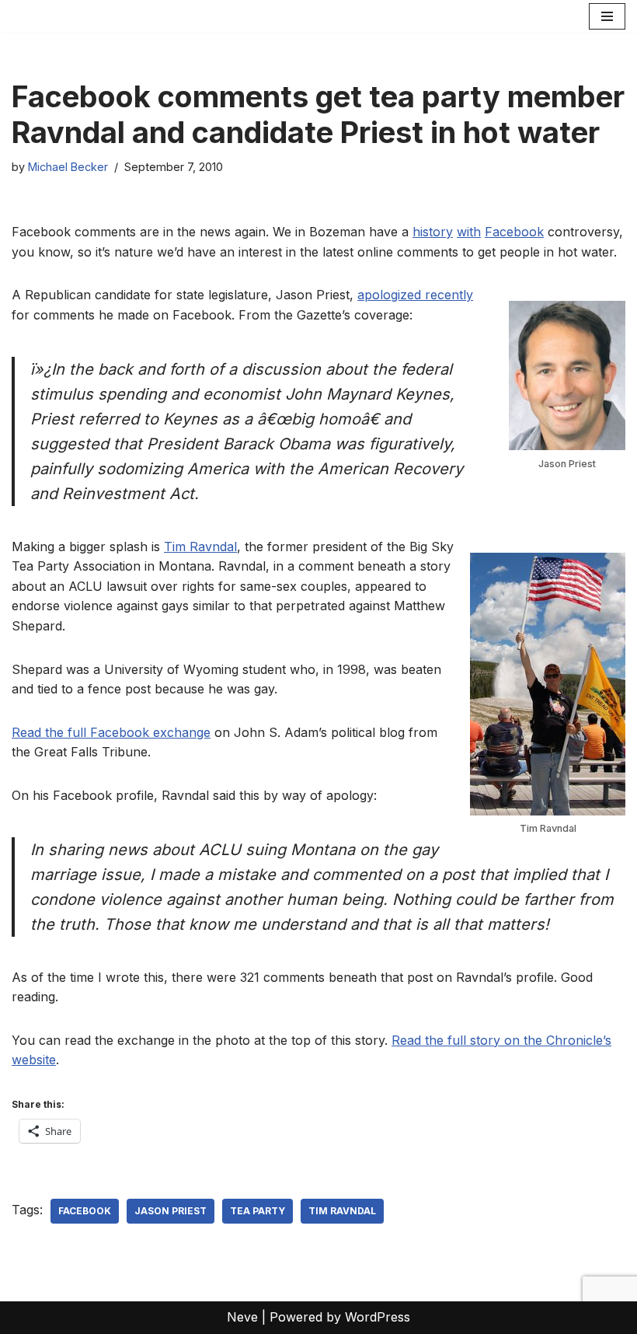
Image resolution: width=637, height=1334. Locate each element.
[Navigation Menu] (607, 16)
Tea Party (257, 1211)
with (469, 231)
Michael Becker (68, 166)
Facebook (514, 231)
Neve (242, 1317)
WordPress (377, 1317)
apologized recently (415, 294)
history (432, 231)
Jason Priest (170, 1211)
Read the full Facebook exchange (111, 732)
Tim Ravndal (200, 546)
